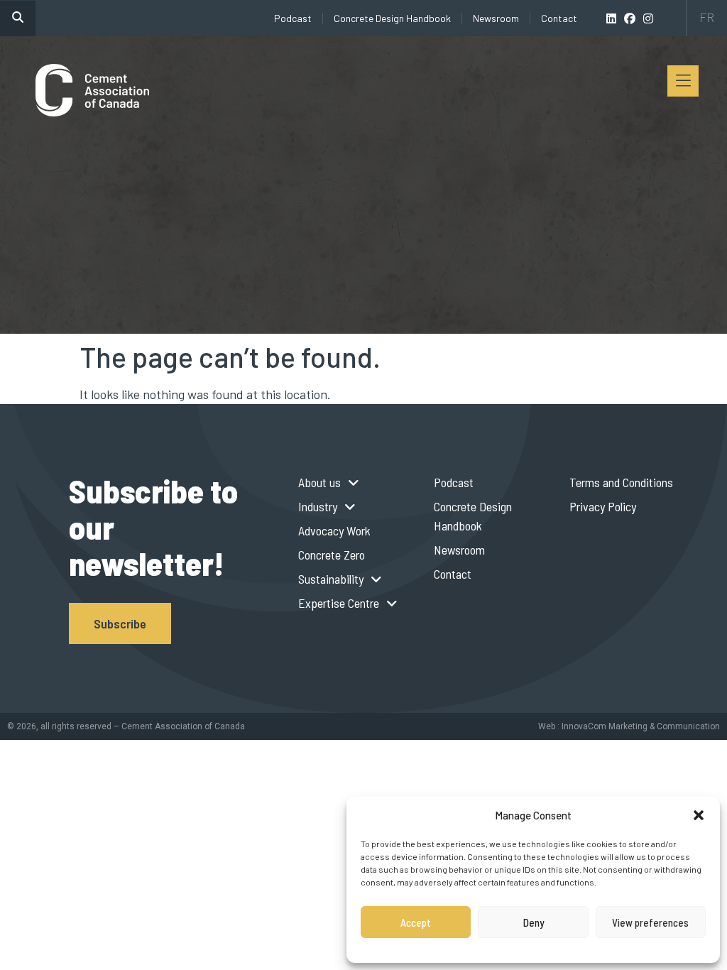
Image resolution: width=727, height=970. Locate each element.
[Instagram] (648, 18)
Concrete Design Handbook (392, 18)
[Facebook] (630, 18)
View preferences (650, 922)
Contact (559, 18)
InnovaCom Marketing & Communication (641, 726)
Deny (533, 922)
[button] (699, 815)
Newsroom (496, 18)
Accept (415, 922)
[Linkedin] (611, 18)
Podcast (293, 18)
